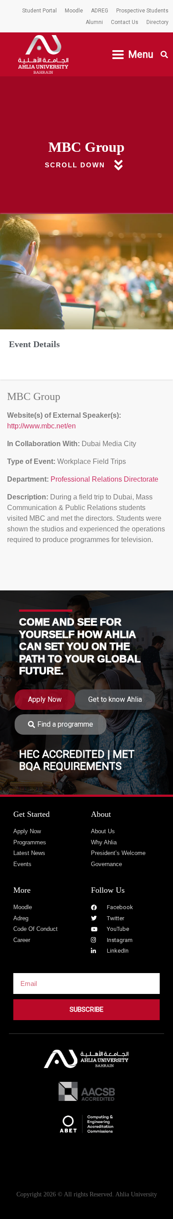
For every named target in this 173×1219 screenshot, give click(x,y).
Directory (157, 22)
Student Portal (39, 11)
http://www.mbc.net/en (41, 426)
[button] (133, 54)
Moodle (74, 11)
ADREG (99, 11)
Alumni (94, 22)
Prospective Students (142, 11)
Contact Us (124, 22)
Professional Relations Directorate (103, 479)
